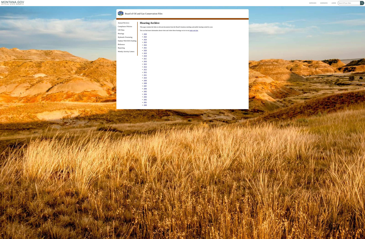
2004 (145, 94)
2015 (145, 64)
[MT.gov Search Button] (362, 3)
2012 (145, 72)
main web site (194, 30)
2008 (145, 83)
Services (312, 3)
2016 (145, 61)
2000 (145, 105)
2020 (145, 50)
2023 (145, 42)
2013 (145, 69)
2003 (145, 97)
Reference (121, 44)
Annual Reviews (123, 23)
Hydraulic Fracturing (125, 37)
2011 (145, 75)
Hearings (121, 34)
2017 (145, 58)
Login (334, 3)
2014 (145, 67)
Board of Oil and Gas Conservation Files (143, 14)
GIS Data (121, 30)
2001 (145, 102)
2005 (145, 91)
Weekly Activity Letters (126, 51)
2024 (145, 39)
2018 (145, 56)
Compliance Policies (125, 26)
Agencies (324, 3)
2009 (145, 80)
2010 (145, 78)
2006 (145, 88)
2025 (145, 37)
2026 (145, 34)
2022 (145, 45)
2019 (145, 53)
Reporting (121, 48)
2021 (145, 47)
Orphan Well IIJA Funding (127, 41)
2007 (145, 86)
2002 (145, 99)
